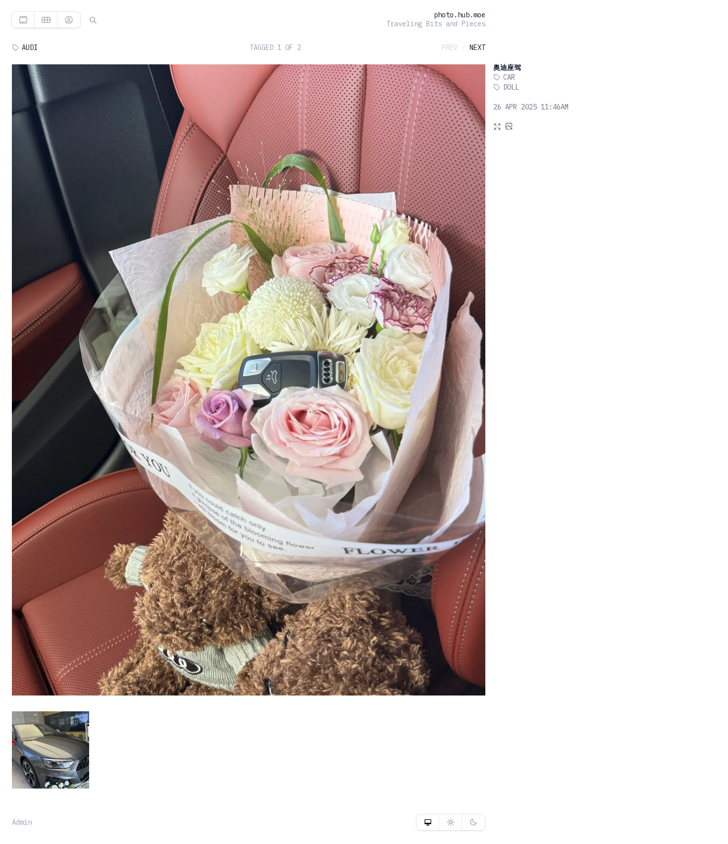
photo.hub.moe (459, 14)
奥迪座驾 (507, 67)
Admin (22, 822)
